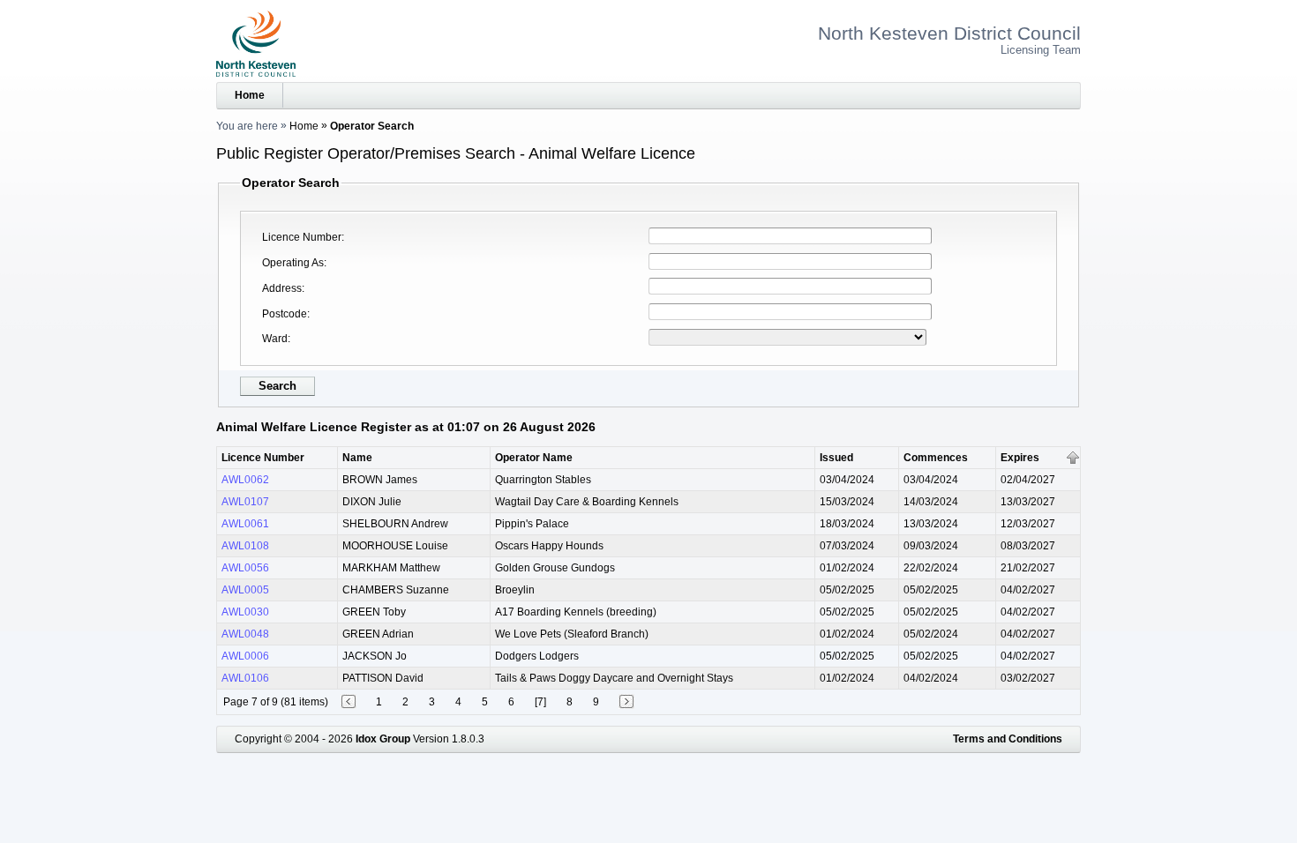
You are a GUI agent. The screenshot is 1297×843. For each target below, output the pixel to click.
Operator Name (534, 457)
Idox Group (383, 739)
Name (357, 457)
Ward (275, 338)
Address (282, 288)
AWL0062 (245, 480)
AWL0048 (245, 634)
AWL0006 (245, 656)
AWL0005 (245, 590)
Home (250, 95)
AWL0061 (245, 524)
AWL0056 (245, 568)
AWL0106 (245, 678)
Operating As (293, 263)
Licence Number (301, 237)
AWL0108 (245, 546)
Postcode (284, 314)
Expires (1020, 457)
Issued (836, 457)
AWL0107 (245, 502)
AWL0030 (245, 612)
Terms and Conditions (1007, 739)
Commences (935, 457)
